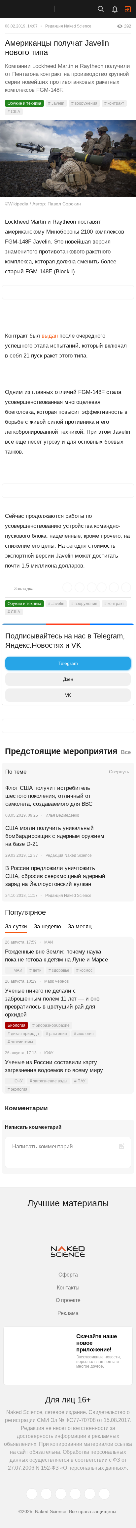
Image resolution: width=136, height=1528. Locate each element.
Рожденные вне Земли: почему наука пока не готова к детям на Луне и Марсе (56, 956)
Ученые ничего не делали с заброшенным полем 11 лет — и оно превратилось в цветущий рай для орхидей (52, 1003)
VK (68, 695)
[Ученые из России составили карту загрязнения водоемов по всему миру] (121, 1070)
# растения (56, 1033)
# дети (35, 970)
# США (14, 111)
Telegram (68, 663)
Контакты (68, 1287)
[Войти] (128, 9)
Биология (16, 1025)
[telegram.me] (89, 1494)
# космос (84, 970)
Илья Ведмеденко (62, 815)
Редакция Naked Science (68, 26)
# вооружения (84, 103)
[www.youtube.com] (60, 1494)
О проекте (68, 1300)
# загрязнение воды (48, 1081)
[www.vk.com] (46, 1494)
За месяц (80, 926)
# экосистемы (20, 1042)
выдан (50, 336)
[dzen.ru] (75, 1494)
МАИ (18, 970)
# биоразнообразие (51, 1025)
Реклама (68, 1313)
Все (126, 752)
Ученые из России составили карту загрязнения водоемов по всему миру (54, 1066)
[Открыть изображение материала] (68, 158)
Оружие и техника (24, 103)
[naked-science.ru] (104, 1494)
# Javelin (56, 103)
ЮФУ (18, 1081)
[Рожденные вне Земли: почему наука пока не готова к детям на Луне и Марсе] (121, 960)
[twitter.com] (31, 1494)
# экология (84, 1033)
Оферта (68, 1275)
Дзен (68, 679)
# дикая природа (23, 1033)
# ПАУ (79, 1081)
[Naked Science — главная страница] (34, 9)
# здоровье (59, 970)
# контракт (114, 103)
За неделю (47, 926)
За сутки (16, 926)
